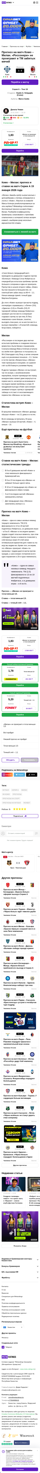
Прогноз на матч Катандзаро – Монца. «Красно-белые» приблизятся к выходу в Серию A (18, 965)
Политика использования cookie (13, 1310)
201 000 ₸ (29, 679)
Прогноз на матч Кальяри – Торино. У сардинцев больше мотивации (20, 1097)
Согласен (20, 1469)
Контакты (5, 1286)
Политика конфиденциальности (13, 1303)
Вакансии (5, 1293)
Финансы (5, 1337)
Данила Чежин (17, 110)
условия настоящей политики (22, 1461)
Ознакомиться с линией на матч (20, 232)
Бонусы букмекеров (11, 1266)
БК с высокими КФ (10, 1272)
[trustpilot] (7, 1442)
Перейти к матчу (20, 82)
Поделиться (18, 816)
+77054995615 (13, 1400)
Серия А (15, 790)
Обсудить (10, 760)
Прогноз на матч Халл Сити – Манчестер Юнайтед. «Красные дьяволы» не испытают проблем (17, 445)
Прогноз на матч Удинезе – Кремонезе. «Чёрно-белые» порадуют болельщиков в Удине (17, 1154)
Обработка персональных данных (14, 1313)
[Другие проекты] (8, 2)
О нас (4, 1290)
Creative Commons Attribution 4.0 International (18, 1414)
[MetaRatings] (9, 1357)
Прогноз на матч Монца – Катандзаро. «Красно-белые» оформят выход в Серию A (16, 892)
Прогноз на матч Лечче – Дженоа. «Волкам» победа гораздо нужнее (18, 947)
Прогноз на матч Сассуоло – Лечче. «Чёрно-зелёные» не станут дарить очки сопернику (19, 1115)
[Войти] (34, 2)
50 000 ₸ (29, 708)
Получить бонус (20, 1246)
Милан (33, 75)
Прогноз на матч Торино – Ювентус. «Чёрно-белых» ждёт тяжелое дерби (19, 910)
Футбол (6, 790)
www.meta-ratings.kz (27, 1369)
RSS (3, 1300)
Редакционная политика (10, 1316)
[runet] (4, 1435)
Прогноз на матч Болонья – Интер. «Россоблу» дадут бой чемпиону (18, 1060)
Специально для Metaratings (12, 1296)
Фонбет (27, 803)
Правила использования (10, 1306)
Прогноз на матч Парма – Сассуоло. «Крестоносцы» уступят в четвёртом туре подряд (19, 1002)
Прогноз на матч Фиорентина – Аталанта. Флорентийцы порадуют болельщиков (19, 1078)
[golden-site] (13, 1435)
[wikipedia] (26, 1435)
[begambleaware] (22, 1442)
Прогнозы (17, 794)
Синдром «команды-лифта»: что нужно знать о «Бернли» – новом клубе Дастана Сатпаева (13, 1199)
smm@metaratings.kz (16, 1397)
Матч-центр (7, 852)
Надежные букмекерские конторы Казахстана (17, 1260)
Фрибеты (6, 1278)
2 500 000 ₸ (29, 144)
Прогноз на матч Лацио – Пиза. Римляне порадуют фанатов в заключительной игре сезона (17, 1041)
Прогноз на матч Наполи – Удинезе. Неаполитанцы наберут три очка (19, 984)
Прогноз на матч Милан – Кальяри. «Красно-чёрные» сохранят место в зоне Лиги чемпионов (19, 928)
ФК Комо (6, 794)
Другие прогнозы (12, 877)
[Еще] (37, 2)
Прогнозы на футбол (12, 803)
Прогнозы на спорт (11, 798)
